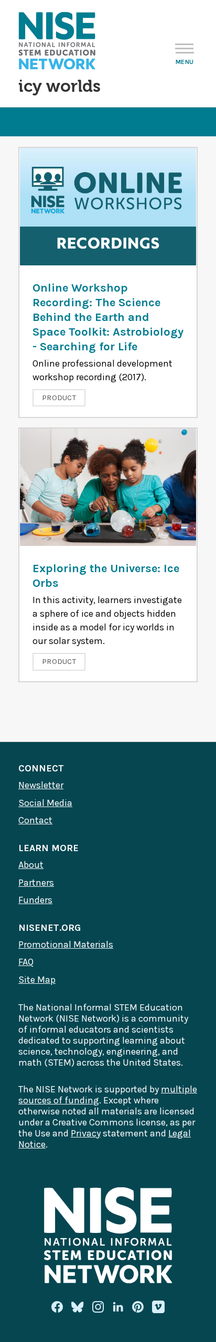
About (31, 865)
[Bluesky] (77, 1307)
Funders (35, 900)
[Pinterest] (138, 1307)
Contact (35, 820)
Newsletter (40, 785)
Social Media (45, 803)
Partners (36, 882)
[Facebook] (57, 1307)
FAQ (26, 962)
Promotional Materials (65, 944)
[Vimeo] (158, 1307)
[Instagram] (98, 1307)
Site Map (37, 979)
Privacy (86, 1133)
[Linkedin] (118, 1307)
